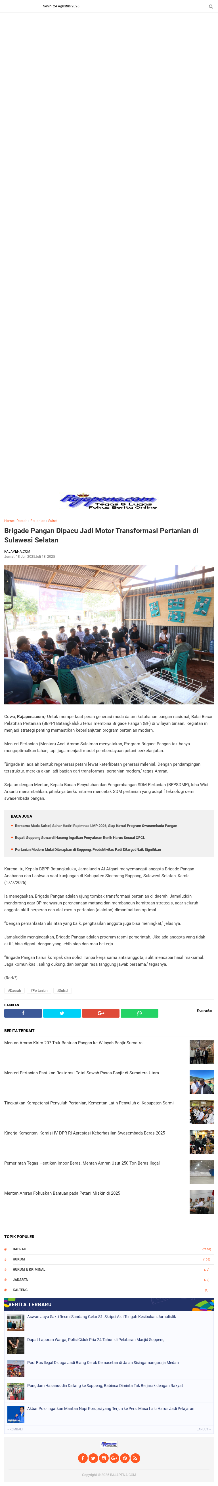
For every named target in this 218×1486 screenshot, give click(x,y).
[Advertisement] (109, 39)
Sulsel (52, 521)
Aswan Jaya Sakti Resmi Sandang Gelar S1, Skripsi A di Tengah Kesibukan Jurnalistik (101, 1316)
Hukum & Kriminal (29, 1270)
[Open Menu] (7, 6)
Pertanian (37, 521)
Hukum (19, 1259)
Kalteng (20, 1290)
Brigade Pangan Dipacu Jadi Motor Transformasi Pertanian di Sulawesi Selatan (101, 535)
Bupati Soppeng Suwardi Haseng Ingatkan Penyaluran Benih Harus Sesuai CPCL (80, 837)
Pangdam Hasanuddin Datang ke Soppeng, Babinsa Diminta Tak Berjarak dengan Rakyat (105, 1385)
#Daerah (14, 991)
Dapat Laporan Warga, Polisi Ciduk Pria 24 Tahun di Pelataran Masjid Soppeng (96, 1339)
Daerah (22, 521)
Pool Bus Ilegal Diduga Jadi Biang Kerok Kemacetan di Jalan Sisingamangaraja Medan (103, 1362)
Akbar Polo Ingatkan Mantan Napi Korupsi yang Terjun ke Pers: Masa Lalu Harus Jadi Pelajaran (110, 1408)
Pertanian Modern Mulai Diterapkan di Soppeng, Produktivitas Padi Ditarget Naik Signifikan (88, 849)
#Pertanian (39, 991)
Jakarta (20, 1280)
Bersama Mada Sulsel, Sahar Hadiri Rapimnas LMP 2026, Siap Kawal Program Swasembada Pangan (96, 826)
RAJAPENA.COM (123, 1475)
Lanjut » (204, 1429)
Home (9, 521)
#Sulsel (62, 991)
